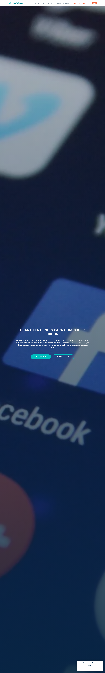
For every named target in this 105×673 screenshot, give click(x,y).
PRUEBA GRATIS (85, 3)
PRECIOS (58, 3)
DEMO (94, 3)
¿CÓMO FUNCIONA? (39, 3)
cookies (82, 664)
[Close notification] (101, 661)
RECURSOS (66, 3)
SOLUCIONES (50, 3)
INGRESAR (74, 3)
